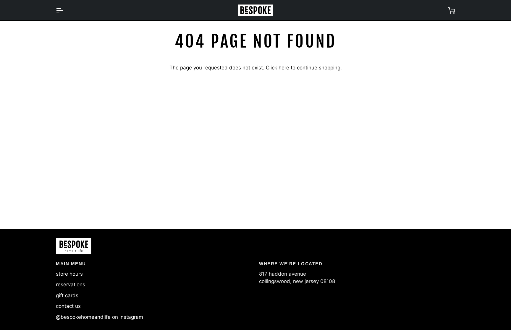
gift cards (67, 295)
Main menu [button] (71, 263)
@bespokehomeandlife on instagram (99, 317)
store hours (69, 274)
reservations (70, 284)
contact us (68, 306)
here (284, 68)
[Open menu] (65, 10)
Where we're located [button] (290, 263)
